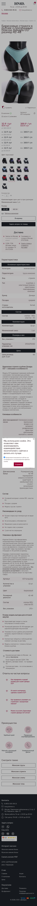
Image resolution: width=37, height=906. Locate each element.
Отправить (18, 464)
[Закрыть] (34, 439)
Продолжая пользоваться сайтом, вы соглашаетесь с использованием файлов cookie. (17, 459)
